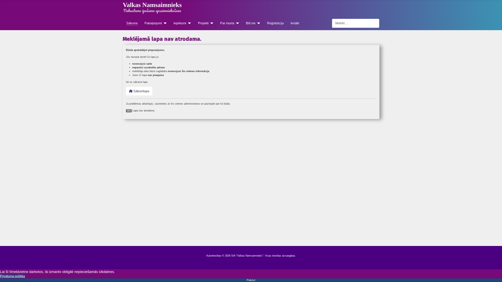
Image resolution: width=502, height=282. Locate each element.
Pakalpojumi (153, 23)
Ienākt (295, 23)
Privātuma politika (12, 276)
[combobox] (355, 23)
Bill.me (251, 23)
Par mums (227, 23)
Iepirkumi (180, 23)
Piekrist (251, 280)
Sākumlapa (141, 91)
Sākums (132, 23)
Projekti (203, 23)
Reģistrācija (275, 23)
